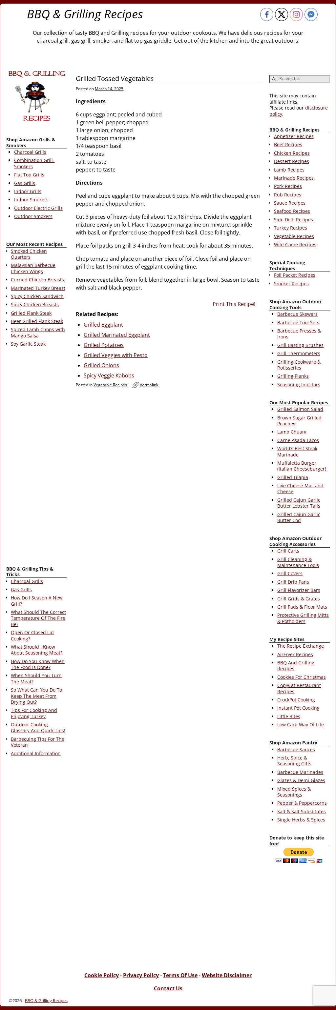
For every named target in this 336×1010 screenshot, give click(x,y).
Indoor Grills (27, 191)
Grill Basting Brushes (300, 345)
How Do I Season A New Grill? (37, 601)
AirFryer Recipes (295, 654)
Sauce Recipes (289, 203)
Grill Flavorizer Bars (298, 590)
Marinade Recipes (294, 178)
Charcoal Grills (30, 152)
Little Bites (288, 716)
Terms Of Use (180, 975)
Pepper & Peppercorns (302, 803)
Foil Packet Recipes (294, 275)
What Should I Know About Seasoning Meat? (36, 650)
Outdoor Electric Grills (38, 208)
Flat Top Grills (29, 175)
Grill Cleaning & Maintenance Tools (298, 562)
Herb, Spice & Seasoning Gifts (294, 761)
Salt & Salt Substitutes (301, 811)
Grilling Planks (293, 376)
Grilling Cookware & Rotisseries (299, 365)
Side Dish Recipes (293, 219)
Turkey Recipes (290, 228)
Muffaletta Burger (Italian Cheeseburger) (301, 466)
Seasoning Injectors (298, 384)
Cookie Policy (101, 975)
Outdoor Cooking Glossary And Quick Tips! (38, 727)
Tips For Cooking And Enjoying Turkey (34, 713)
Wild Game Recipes (295, 244)
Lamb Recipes (289, 170)
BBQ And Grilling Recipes (295, 665)
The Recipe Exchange (300, 646)
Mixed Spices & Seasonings (294, 792)
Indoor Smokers (31, 199)
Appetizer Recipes (294, 136)
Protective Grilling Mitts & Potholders (303, 618)
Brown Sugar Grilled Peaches (299, 420)
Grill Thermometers (298, 353)
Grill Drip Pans (293, 582)
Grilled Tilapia (292, 477)
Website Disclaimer (227, 975)
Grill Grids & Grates (298, 599)
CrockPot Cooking (296, 700)
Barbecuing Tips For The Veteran (37, 742)
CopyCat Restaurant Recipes (299, 688)
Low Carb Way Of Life (300, 724)
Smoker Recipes (291, 283)
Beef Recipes (288, 144)
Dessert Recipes (291, 161)
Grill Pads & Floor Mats (302, 607)
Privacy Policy (141, 975)
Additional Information (36, 753)
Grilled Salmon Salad (300, 409)
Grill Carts (288, 551)
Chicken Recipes (292, 153)
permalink (149, 385)
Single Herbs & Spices (301, 820)
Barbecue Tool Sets (298, 322)
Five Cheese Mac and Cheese (300, 488)
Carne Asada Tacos (298, 440)
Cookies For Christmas (301, 677)
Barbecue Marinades (300, 772)
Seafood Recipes (292, 211)
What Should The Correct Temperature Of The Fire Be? (38, 618)
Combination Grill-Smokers (34, 163)
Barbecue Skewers (297, 314)
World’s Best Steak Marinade (297, 451)
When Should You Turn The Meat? (36, 678)
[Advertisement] (36, 457)
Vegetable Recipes (110, 385)
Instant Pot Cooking (298, 708)
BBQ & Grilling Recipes (85, 14)
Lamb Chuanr (292, 432)
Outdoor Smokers (33, 216)
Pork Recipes (288, 186)
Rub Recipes (287, 195)
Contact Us (168, 988)
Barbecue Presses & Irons (299, 334)
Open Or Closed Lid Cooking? (32, 635)
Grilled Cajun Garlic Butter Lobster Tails (298, 503)
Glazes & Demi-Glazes (301, 780)
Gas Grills (24, 183)
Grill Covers (290, 573)
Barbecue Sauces (296, 749)
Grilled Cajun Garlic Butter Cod (298, 517)
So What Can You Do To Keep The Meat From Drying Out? (36, 696)
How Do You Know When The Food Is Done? (38, 664)
